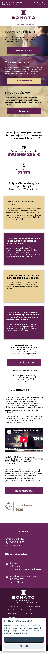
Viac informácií (24, 81)
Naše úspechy (24, 490)
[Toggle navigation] (43, 12)
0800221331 (12, 4)
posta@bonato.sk (19, 554)
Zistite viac (24, 111)
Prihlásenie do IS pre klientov (24, 24)
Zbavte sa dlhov (24, 50)
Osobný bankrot (13, 602)
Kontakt (29, 613)
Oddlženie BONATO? (33, 602)
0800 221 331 (17, 542)
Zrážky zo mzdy (13, 606)
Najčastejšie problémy (34, 606)
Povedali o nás (13, 613)
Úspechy (29, 610)
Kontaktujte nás (24, 362)
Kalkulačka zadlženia (15, 610)
